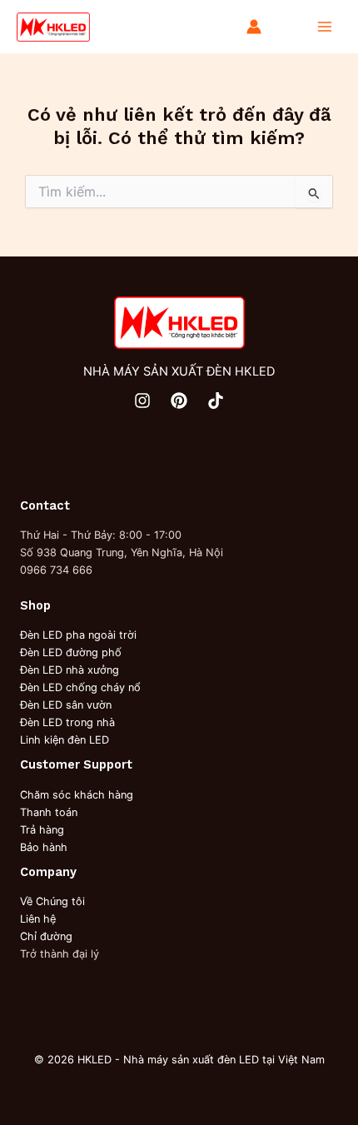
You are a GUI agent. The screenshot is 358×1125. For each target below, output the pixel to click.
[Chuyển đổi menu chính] (324, 26)
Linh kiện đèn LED (64, 740)
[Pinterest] (179, 400)
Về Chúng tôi (52, 901)
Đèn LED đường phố (71, 652)
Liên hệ (38, 919)
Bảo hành (43, 847)
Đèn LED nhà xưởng (69, 670)
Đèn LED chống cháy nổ (80, 687)
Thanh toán (48, 812)
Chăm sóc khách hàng (76, 795)
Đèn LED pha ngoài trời (78, 635)
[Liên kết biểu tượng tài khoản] (253, 26)
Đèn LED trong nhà (67, 722)
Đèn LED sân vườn (66, 705)
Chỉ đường (46, 936)
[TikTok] (215, 400)
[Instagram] (142, 400)
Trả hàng (42, 830)
